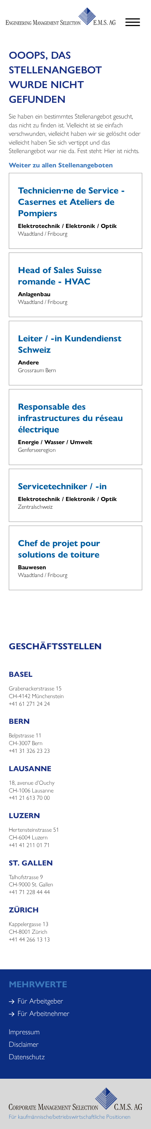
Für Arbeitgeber (40, 1000)
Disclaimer (23, 1043)
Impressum (24, 1031)
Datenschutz (27, 1056)
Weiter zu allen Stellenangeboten (61, 164)
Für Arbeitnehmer (43, 1013)
